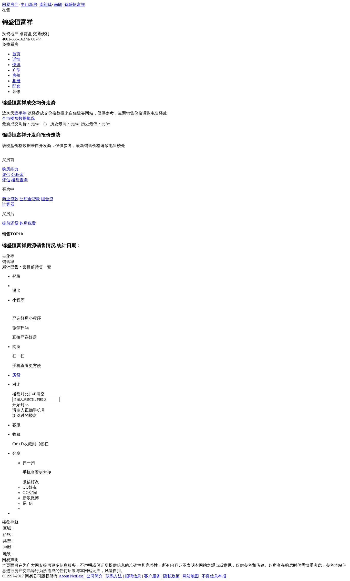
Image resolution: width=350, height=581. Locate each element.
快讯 (16, 64)
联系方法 (114, 576)
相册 (16, 81)
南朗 (58, 4)
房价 (16, 75)
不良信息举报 (214, 576)
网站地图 (190, 576)
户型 (16, 70)
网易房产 (10, 4)
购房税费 (27, 223)
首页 (16, 54)
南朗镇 (45, 4)
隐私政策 (171, 576)
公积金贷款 (29, 199)
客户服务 (152, 576)
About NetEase (71, 576)
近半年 (20, 113)
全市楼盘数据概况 (18, 118)
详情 (16, 59)
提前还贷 (10, 223)
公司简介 (94, 576)
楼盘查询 (19, 180)
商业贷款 (10, 199)
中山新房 (29, 4)
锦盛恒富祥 (75, 4)
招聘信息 (133, 576)
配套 (16, 86)
